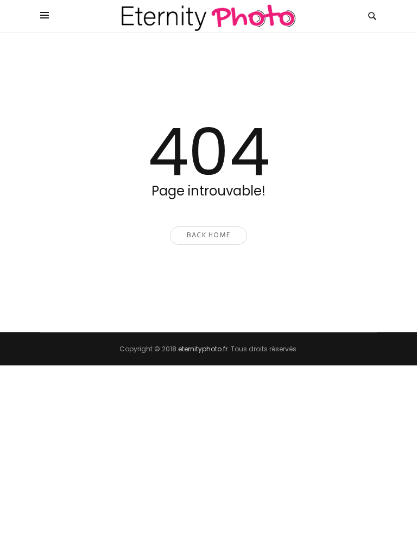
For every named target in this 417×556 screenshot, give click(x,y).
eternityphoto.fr (203, 348)
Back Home (209, 235)
